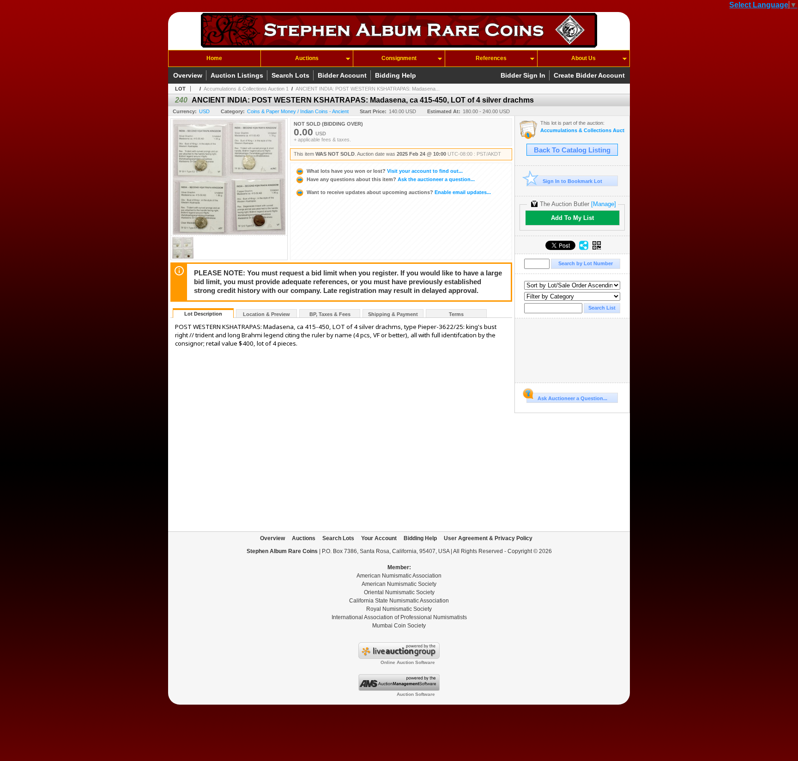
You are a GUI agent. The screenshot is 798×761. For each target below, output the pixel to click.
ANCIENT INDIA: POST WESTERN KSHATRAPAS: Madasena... (368, 88)
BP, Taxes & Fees (330, 314)
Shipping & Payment (393, 314)
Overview (187, 75)
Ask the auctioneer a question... (391, 179)
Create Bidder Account (589, 75)
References (491, 58)
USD (204, 111)
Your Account (379, 538)
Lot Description (203, 314)
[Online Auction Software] (399, 657)
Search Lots (290, 75)
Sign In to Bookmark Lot (572, 181)
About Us (583, 58)
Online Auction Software (408, 662)
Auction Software (416, 694)
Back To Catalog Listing (572, 150)
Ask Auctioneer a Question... (572, 398)
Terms (456, 314)
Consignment (399, 58)
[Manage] (603, 204)
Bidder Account (342, 75)
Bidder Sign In (523, 75)
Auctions (307, 58)
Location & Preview (266, 314)
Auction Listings (237, 75)
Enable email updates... (399, 192)
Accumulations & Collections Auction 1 (246, 88)
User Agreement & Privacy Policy (488, 538)
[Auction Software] (399, 689)
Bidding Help (395, 75)
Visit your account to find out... (385, 171)
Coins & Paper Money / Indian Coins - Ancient (298, 111)
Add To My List (572, 217)
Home (214, 58)
